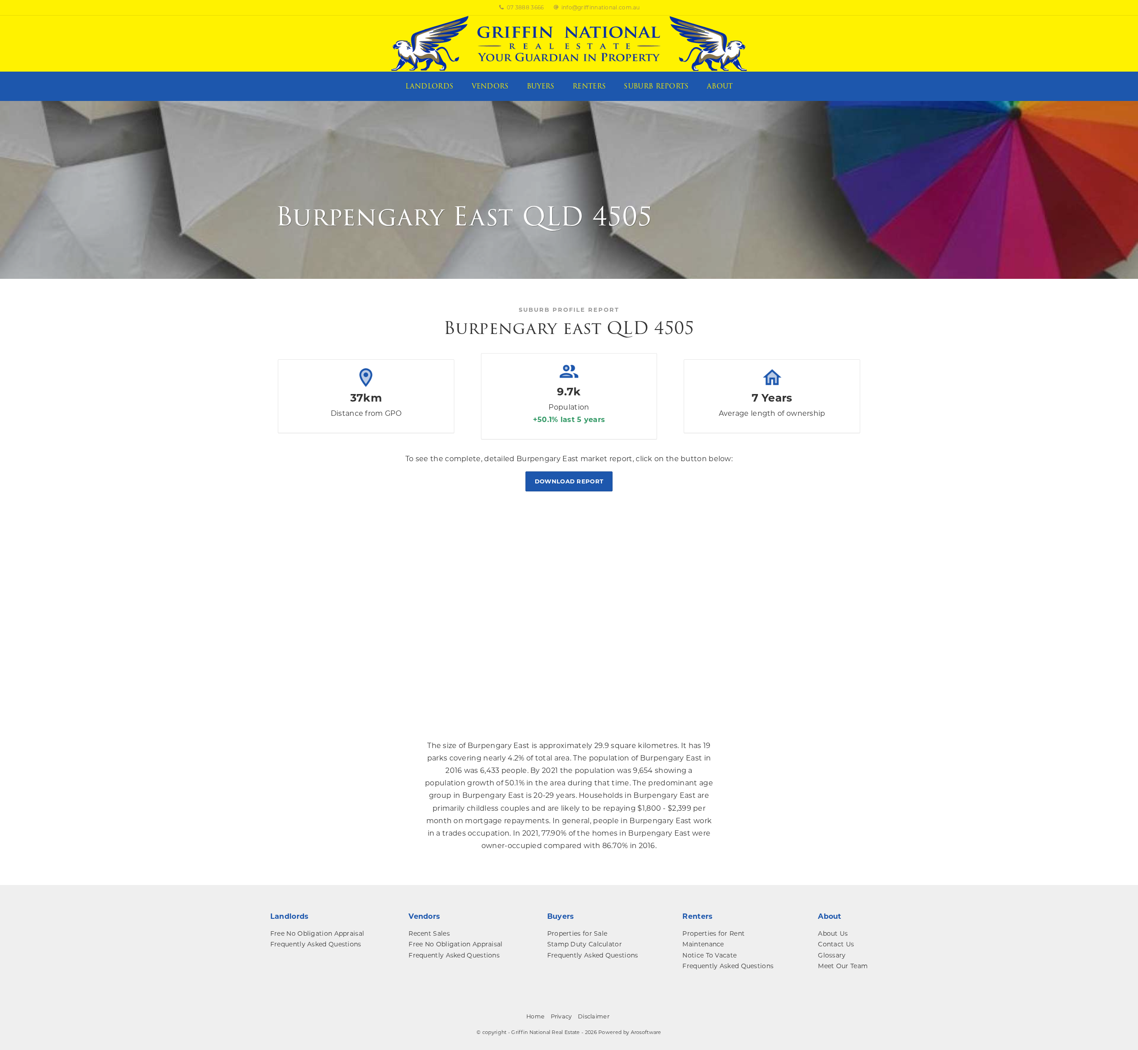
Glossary (831, 955)
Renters (589, 86)
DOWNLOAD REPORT (569, 481)
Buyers (541, 86)
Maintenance (703, 944)
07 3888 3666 (525, 7)
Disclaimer (593, 1016)
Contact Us (836, 944)
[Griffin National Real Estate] (569, 43)
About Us (833, 933)
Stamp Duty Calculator (584, 944)
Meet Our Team (843, 966)
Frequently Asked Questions (315, 944)
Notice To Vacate (709, 955)
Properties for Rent (713, 933)
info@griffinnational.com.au (600, 7)
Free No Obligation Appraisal (317, 933)
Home (535, 1016)
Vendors (490, 86)
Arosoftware (646, 1032)
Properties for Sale (577, 933)
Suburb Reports (656, 86)
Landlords (429, 86)
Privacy (561, 1016)
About (720, 86)
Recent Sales (429, 933)
